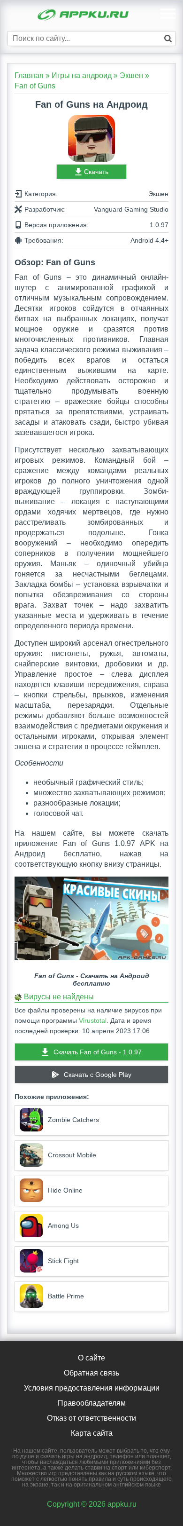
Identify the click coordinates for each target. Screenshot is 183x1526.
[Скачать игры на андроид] (84, 15)
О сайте (91, 1358)
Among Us (63, 1225)
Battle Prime (66, 1296)
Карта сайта (92, 1433)
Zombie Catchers (73, 1119)
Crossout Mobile (72, 1155)
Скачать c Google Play (97, 1074)
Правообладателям (92, 1403)
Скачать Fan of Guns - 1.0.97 (97, 1052)
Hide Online (65, 1190)
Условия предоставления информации (92, 1388)
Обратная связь (91, 1373)
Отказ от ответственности (91, 1418)
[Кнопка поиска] (167, 38)
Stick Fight (63, 1261)
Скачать (96, 171)
